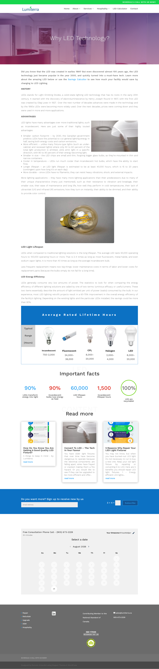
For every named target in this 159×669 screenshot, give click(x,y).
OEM (24, 624)
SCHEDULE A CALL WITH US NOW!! (139, 2)
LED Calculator (120, 9)
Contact (134, 9)
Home (66, 9)
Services (88, 9)
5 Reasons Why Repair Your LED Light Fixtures (120, 449)
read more (28, 462)
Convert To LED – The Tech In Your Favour (79, 449)
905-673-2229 (119, 617)
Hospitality (102, 9)
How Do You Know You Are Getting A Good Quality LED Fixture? (38, 450)
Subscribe (130, 503)
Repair (25, 613)
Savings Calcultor (77, 79)
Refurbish (27, 616)
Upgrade (26, 620)
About (75, 9)
